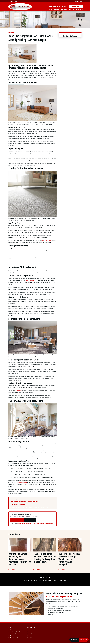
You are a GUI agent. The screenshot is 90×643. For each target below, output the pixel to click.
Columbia (19, 390)
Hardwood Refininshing (13, 635)
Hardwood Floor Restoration (24, 523)
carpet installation (46, 240)
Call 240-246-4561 (30, 520)
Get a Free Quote (83, 639)
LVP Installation (35, 523)
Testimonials (30, 633)
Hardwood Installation (13, 630)
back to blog (12, 33)
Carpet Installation (12, 633)
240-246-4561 (62, 6)
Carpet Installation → (34, 501)
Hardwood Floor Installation (46, 523)
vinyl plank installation (21, 482)
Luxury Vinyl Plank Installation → (19, 501)
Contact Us (29, 637)
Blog (28, 635)
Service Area (30, 631)
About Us (29, 630)
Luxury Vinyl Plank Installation (15, 631)
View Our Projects (13, 1)
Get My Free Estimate (17, 520)
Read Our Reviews (78, 1)
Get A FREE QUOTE (76, 6)
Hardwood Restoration (13, 637)
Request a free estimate (34, 507)
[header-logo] (20, 6)
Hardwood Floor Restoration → (18, 504)
